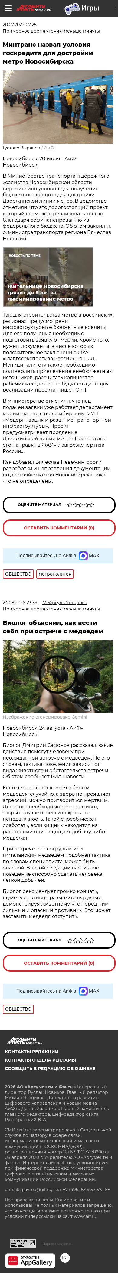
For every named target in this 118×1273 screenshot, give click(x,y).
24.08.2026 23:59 (20, 602)
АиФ (49, 148)
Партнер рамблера (57, 1244)
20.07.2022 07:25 (20, 24)
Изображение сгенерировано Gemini (45, 717)
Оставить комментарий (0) (59, 528)
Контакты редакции (32, 1051)
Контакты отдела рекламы (40, 1060)
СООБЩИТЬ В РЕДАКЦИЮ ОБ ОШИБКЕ (50, 1068)
